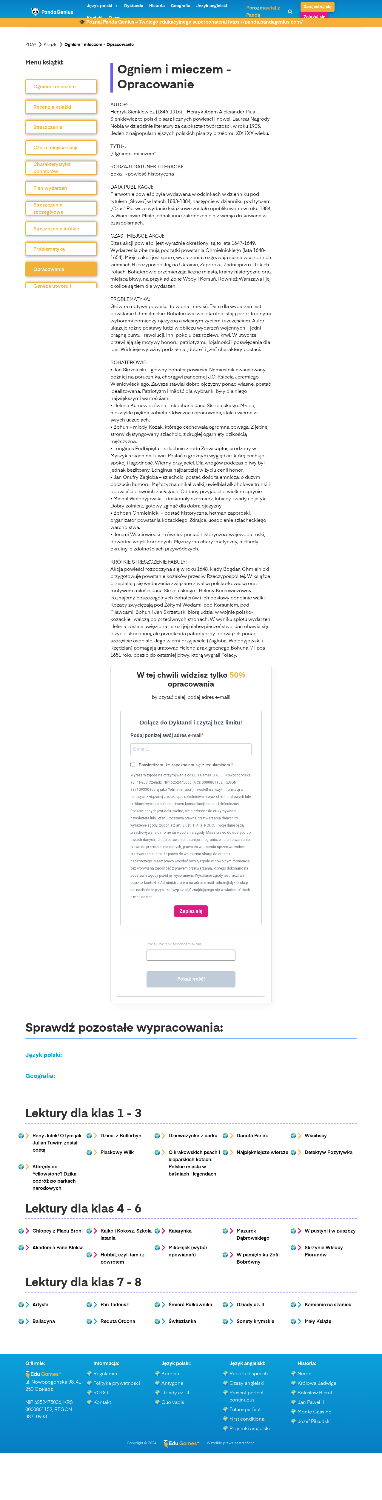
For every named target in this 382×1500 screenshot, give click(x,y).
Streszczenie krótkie (56, 229)
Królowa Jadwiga (317, 1383)
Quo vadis (172, 1402)
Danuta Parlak (252, 1136)
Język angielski (211, 6)
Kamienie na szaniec (328, 1305)
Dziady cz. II (250, 1305)
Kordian (170, 1374)
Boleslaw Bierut (315, 1393)
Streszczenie (47, 127)
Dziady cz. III (175, 1393)
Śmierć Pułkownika (190, 1305)
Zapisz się (191, 911)
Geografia (180, 6)
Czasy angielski (246, 1383)
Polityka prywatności (116, 1383)
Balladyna (44, 1321)
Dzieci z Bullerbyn (121, 1136)
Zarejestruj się (318, 7)
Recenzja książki (52, 107)
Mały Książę (318, 1321)
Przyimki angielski (249, 1429)
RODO (100, 1393)
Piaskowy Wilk (117, 1152)
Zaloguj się (314, 17)
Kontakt (102, 1402)
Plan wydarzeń (50, 188)
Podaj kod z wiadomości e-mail (175, 944)
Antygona (172, 1383)
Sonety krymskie (255, 1321)
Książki (50, 45)
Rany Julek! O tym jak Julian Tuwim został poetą (57, 1143)
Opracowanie (48, 269)
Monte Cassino (315, 1412)
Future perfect (245, 1409)
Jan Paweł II (311, 1402)
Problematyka (49, 249)
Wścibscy (316, 1136)
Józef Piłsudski (314, 1421)
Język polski (99, 6)
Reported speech (248, 1374)
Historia (157, 6)
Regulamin (105, 1374)
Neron (305, 1374)
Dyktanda (133, 6)
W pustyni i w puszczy (330, 1231)
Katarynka (180, 1231)
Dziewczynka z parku (193, 1136)
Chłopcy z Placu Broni (58, 1231)
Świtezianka (182, 1321)
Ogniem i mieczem (54, 87)
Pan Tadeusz (115, 1305)
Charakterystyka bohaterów (51, 168)
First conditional (247, 1419)
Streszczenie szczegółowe (48, 209)
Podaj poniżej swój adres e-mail (165, 735)
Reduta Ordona (118, 1321)
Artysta (40, 1305)
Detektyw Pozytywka (328, 1152)
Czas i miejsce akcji (55, 148)
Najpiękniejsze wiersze (262, 1152)
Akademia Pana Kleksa (58, 1248)
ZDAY (30, 45)
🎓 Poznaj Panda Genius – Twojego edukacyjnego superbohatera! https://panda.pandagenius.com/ (191, 22)
